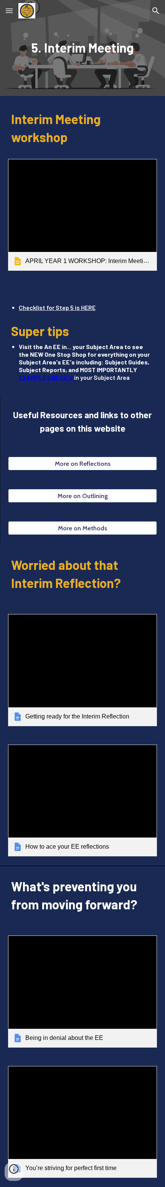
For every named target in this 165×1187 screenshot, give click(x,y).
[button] (9, 10)
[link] (82, 215)
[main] (82, 48)
